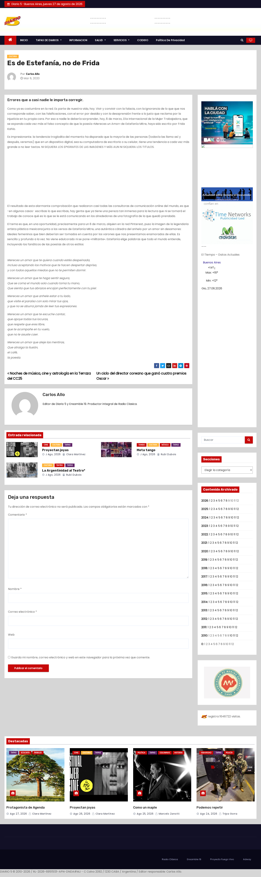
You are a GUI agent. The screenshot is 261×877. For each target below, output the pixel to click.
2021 (204, 543)
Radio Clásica (170, 859)
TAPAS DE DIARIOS (48, 40)
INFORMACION (78, 40)
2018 (204, 568)
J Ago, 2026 (53, 454)
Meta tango (146, 450)
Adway (247, 859)
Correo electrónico (22, 612)
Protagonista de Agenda (25, 807)
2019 (204, 560)
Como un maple (145, 807)
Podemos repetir (210, 807)
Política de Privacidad (170, 40)
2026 (204, 501)
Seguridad (206, 752)
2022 (204, 534)
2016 (204, 585)
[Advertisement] (98, 177)
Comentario (17, 515)
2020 (204, 551)
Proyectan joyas (55, 450)
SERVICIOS (120, 40)
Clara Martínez (75, 454)
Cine (46, 444)
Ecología (25, 752)
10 (231, 509)
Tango (141, 444)
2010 (204, 635)
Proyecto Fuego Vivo (222, 859)
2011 (203, 627)
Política (141, 752)
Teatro (59, 465)
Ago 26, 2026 (81, 813)
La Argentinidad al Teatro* (63, 470)
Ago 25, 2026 (145, 813)
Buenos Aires (212, 262)
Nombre (15, 589)
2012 (204, 619)
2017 (204, 576)
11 (235, 509)
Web (11, 635)
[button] (242, 40)
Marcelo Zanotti (169, 813)
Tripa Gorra (229, 813)
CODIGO (142, 40)
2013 (204, 610)
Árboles (38, 752)
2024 (204, 517)
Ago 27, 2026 (18, 813)
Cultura (13, 56)
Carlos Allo (33, 74)
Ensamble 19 (194, 859)
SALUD (99, 40)
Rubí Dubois (168, 454)
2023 (204, 526)
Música (165, 444)
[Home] (10, 40)
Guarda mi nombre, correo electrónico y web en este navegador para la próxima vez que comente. (80, 657)
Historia (178, 752)
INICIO (24, 40)
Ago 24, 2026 (208, 813)
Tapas (67, 444)
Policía (229, 752)
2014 (204, 602)
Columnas (165, 752)
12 (237, 509)
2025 (204, 509)
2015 (204, 593)
